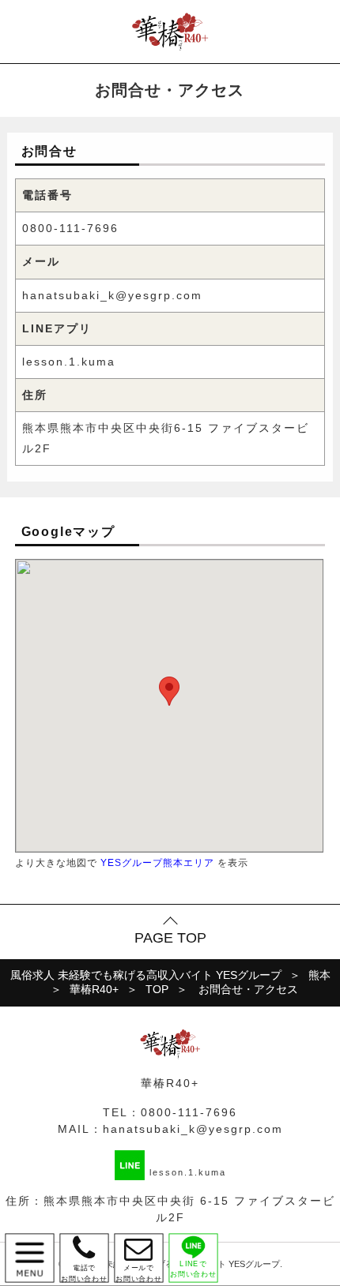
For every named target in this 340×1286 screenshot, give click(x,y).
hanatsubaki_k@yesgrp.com (112, 295)
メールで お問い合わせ (138, 1258)
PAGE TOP (170, 938)
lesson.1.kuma (68, 361)
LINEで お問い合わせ (193, 1269)
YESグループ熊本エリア (157, 862)
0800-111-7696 (70, 228)
